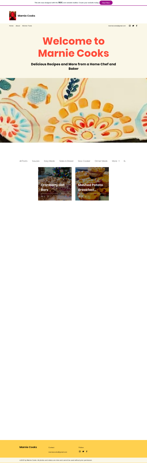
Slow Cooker (84, 161)
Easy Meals (49, 161)
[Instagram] (130, 26)
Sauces (36, 161)
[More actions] (68, 173)
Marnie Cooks (26, 15)
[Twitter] (133, 26)
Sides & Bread (66, 161)
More (114, 161)
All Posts (23, 161)
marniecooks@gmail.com (117, 26)
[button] (124, 161)
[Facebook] (137, 26)
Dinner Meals (101, 161)
